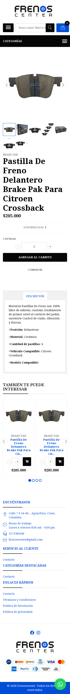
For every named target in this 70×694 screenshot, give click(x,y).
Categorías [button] (12, 41)
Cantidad (9, 239)
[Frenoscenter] (33, 11)
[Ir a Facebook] (32, 632)
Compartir (35, 270)
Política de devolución (18, 605)
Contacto (9, 559)
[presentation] (7, 85)
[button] (30, 480)
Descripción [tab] (35, 296)
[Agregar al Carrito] (27, 461)
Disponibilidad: (34, 227)
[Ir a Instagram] (38, 632)
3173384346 (16, 533)
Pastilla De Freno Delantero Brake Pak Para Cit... (19, 447)
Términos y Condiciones (19, 599)
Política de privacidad (17, 611)
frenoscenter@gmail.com (26, 539)
